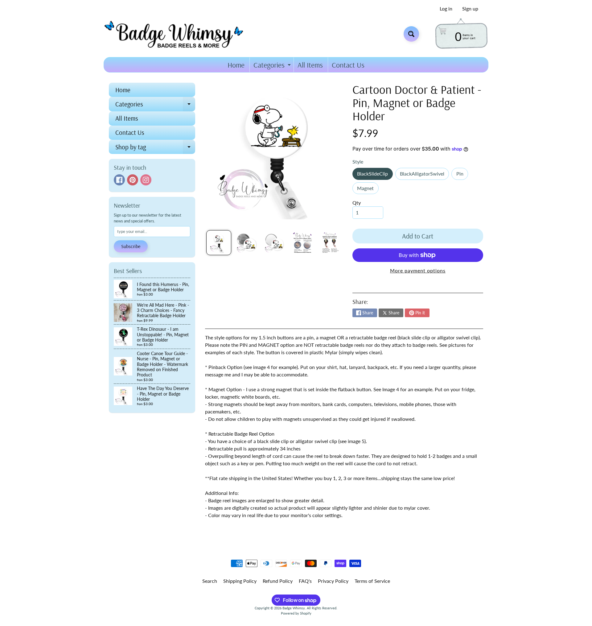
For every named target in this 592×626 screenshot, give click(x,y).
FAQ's (305, 581)
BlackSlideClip (375, 175)
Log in (446, 8)
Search (209, 581)
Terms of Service (372, 581)
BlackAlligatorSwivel (424, 175)
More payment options (418, 270)
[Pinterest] (132, 179)
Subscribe (130, 246)
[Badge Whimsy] (178, 33)
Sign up (470, 8)
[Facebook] (119, 179)
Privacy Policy (333, 581)
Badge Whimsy (293, 608)
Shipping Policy (240, 581)
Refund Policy (278, 581)
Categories (272, 66)
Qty (356, 202)
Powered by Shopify (296, 613)
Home (236, 64)
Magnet (367, 189)
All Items (310, 64)
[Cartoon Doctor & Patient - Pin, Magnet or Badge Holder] (218, 242)
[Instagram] (145, 179)
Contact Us (348, 64)
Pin (462, 175)
